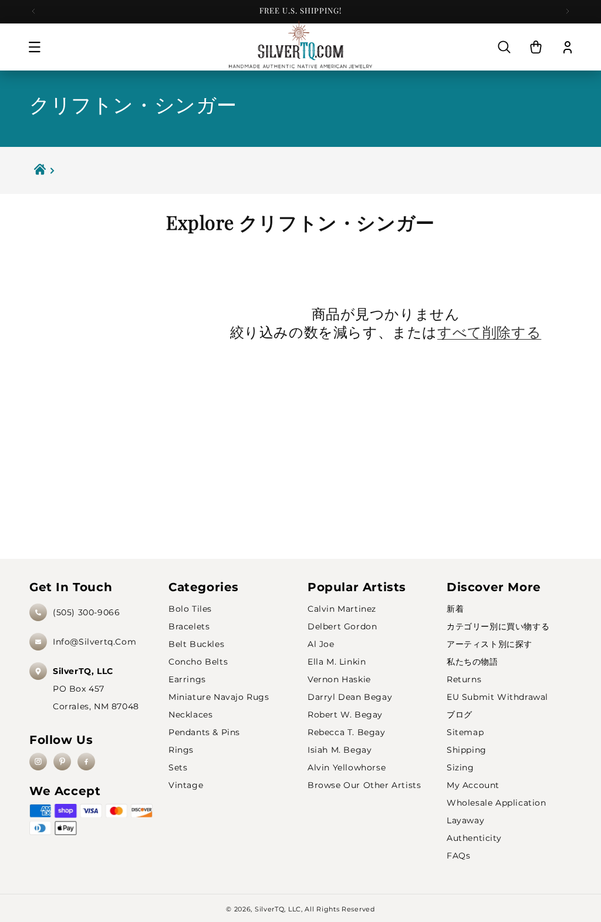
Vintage (185, 785)
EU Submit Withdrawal (497, 697)
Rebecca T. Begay (347, 732)
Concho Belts (198, 661)
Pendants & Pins (204, 732)
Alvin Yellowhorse (347, 767)
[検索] (504, 47)
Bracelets (189, 626)
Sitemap (465, 732)
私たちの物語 (472, 661)
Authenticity (474, 838)
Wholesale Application (496, 802)
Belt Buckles (196, 644)
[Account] (567, 47)
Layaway (465, 820)
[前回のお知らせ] (33, 11)
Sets (177, 767)
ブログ (459, 714)
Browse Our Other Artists (364, 785)
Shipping (467, 750)
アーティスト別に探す (489, 644)
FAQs (458, 855)
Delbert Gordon (342, 626)
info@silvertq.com (94, 641)
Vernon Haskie (339, 679)
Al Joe (321, 644)
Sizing (460, 767)
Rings (181, 750)
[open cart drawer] (536, 47)
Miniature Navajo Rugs (218, 697)
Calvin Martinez (342, 609)
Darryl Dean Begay (350, 697)
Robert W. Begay (345, 714)
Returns (464, 679)
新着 (455, 609)
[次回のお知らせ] (567, 11)
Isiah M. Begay (340, 750)
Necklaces (190, 714)
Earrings (187, 679)
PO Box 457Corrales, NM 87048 (96, 689)
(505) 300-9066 (86, 612)
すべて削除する (489, 332)
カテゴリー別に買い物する (498, 626)
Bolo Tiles (190, 609)
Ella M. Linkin (337, 661)
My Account (473, 785)
